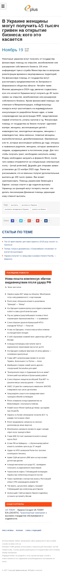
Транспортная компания (32, 512)
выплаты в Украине (29, 205)
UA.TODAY (10, 510)
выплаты (14, 205)
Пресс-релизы (8, 530)
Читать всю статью (14, 287)
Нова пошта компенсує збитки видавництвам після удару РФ (28, 280)
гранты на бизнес (39, 209)
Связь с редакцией (33, 530)
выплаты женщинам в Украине (17, 209)
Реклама (19, 530)
